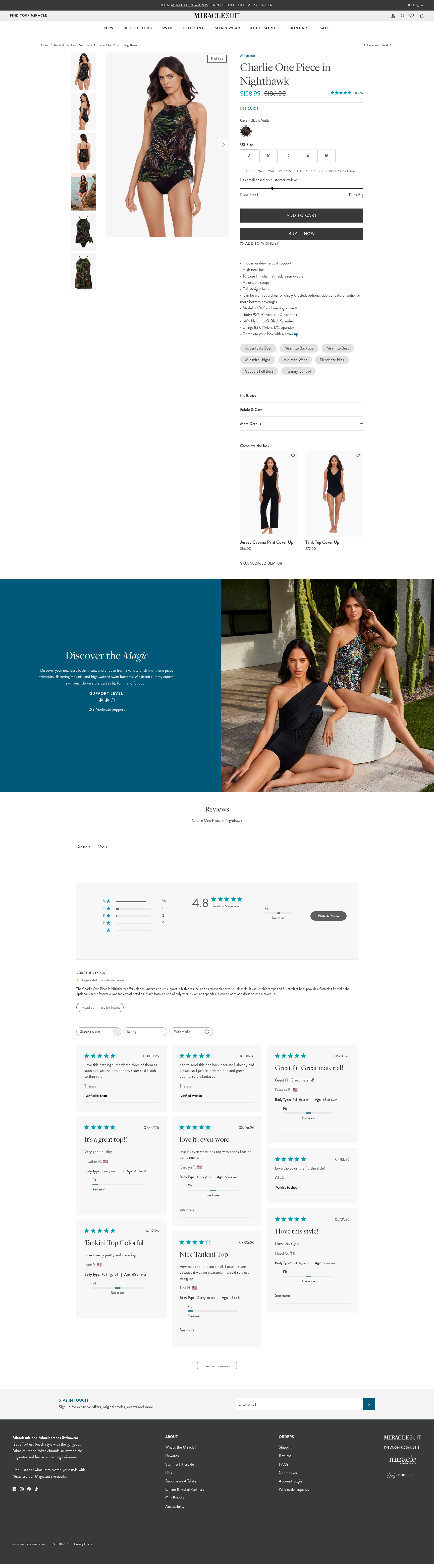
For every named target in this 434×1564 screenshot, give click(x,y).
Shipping (285, 1447)
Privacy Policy (83, 1544)
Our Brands (174, 1498)
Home (45, 45)
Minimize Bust (338, 348)
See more (187, 1209)
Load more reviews (217, 1366)
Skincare (299, 28)
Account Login (290, 1481)
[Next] (223, 144)
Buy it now (302, 234)
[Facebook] (14, 1489)
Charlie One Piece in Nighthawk (116, 45)
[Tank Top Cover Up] (334, 494)
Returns (285, 1456)
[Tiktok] (36, 1489)
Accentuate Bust (258, 348)
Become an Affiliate (180, 1481)
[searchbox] (94, 1032)
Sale (325, 28)
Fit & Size (248, 395)
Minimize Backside (299, 348)
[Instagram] (22, 1489)
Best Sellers (138, 28)
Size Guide (249, 109)
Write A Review (328, 915)
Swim (167, 28)
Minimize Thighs (257, 360)
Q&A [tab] (102, 846)
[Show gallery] (167, 144)
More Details (250, 424)
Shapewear (227, 28)
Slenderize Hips (332, 360)
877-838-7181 (59, 1544)
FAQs (284, 1464)
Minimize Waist (295, 360)
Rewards (172, 1456)
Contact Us (288, 1472)
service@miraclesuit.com (29, 1544)
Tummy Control (298, 371)
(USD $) (413, 5)
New (109, 28)
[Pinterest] (29, 1489)
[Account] (392, 15)
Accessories (264, 28)
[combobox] (145, 1031)
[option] (167, 144)
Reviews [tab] (83, 846)
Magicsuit (247, 55)
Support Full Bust (259, 371)
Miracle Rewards (189, 5)
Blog (168, 1472)
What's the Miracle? (180, 1447)
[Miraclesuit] (217, 15)
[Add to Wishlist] (293, 455)
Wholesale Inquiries (294, 1489)
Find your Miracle (28, 15)
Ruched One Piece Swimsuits (73, 45)
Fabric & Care (251, 410)
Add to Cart (302, 215)
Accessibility (174, 1506)
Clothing (194, 28)
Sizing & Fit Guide (179, 1464)
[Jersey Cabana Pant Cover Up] (269, 494)
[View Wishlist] (412, 15)
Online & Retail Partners (184, 1489)
